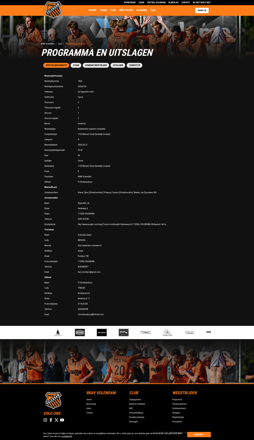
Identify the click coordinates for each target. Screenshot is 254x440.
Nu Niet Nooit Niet (202, 2)
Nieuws (92, 10)
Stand (76, 65)
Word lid (202, 10)
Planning (142, 10)
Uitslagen (118, 65)
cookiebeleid (66, 436)
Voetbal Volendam (156, 2)
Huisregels (133, 421)
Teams (103, 10)
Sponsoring (130, 2)
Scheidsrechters (179, 408)
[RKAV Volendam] (62, 400)
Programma (177, 399)
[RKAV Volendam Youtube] (62, 420)
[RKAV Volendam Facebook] (51, 420)
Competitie (134, 65)
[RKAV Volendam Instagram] (45, 420)
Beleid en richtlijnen (137, 404)
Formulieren (177, 421)
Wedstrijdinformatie (56, 65)
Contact (186, 2)
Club (113, 10)
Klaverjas (173, 2)
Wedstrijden (126, 10)
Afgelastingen (178, 417)
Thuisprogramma (179, 404)
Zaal (153, 10)
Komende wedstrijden (96, 65)
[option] (49, 332)
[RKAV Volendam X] (56, 420)
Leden (141, 2)
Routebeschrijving (136, 417)
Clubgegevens (135, 399)
